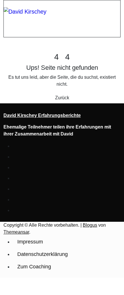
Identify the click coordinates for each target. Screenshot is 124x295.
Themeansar (16, 232)
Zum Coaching (34, 267)
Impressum (30, 242)
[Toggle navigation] (7, 5)
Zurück (62, 97)
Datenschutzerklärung (42, 254)
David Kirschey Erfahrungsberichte (42, 115)
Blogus (90, 225)
